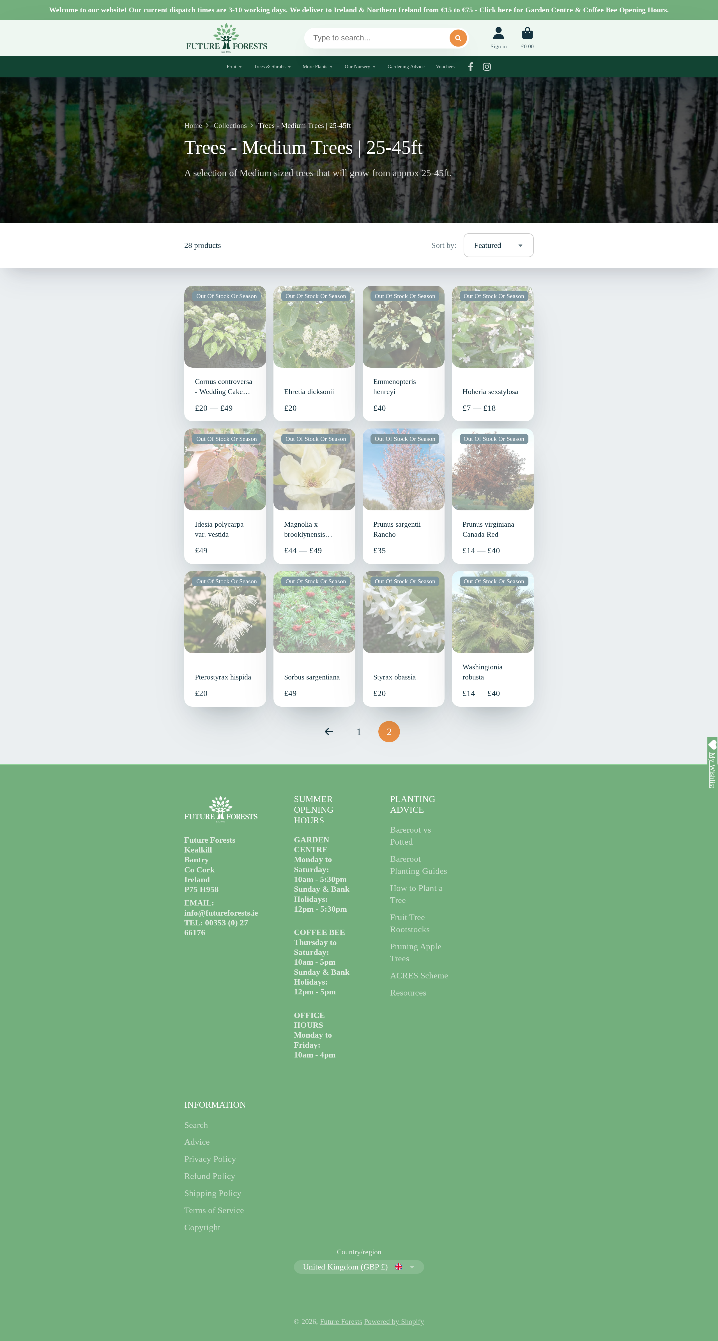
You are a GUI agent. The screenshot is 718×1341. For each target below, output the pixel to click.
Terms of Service (214, 1210)
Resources (408, 992)
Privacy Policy (210, 1159)
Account (499, 38)
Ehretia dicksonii (314, 353)
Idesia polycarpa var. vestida (225, 496)
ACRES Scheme (419, 975)
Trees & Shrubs (270, 66)
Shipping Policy (212, 1193)
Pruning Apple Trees (415, 952)
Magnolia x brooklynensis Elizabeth (314, 496)
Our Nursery (357, 66)
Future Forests (341, 1321)
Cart (527, 38)
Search (196, 1125)
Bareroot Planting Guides (418, 865)
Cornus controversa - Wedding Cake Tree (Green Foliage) (225, 353)
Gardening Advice (406, 66)
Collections (230, 125)
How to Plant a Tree (416, 894)
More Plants (315, 66)
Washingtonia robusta (493, 638)
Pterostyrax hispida (225, 638)
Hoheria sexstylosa (493, 353)
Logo (226, 38)
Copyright (202, 1227)
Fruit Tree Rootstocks (410, 923)
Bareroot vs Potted (410, 836)
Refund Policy (209, 1176)
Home (193, 125)
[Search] (458, 38)
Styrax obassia (404, 638)
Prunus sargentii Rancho (404, 496)
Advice (197, 1142)
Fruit (231, 66)
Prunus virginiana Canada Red (493, 496)
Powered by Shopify (394, 1321)
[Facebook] (470, 66)
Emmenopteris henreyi (404, 353)
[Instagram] (486, 66)
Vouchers (445, 66)
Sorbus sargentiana (314, 638)
